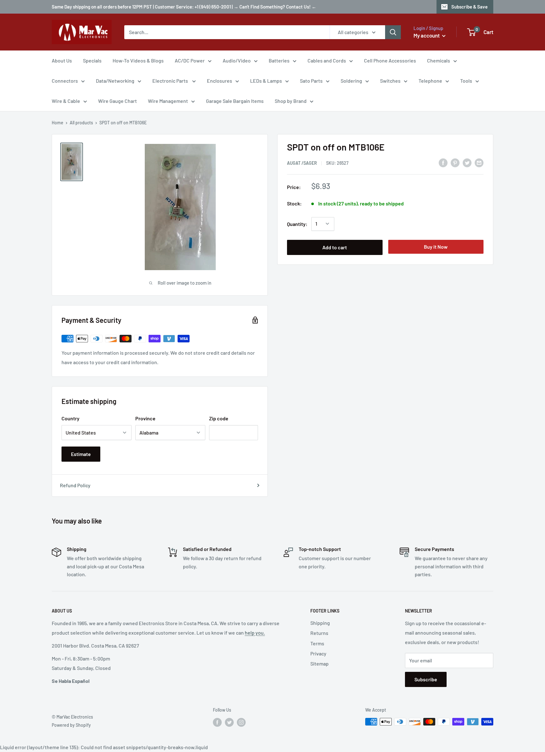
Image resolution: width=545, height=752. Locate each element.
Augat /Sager (302, 162)
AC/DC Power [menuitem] (190, 60)
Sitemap (319, 663)
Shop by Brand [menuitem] (291, 101)
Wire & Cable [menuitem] (66, 101)
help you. (255, 633)
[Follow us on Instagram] (241, 722)
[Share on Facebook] (443, 162)
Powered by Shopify (71, 725)
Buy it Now (436, 246)
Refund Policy (75, 485)
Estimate (81, 454)
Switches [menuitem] (390, 81)
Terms (317, 643)
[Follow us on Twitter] (229, 722)
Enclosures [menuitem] (219, 81)
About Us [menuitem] (62, 60)
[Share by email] (479, 162)
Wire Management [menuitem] (168, 101)
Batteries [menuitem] (279, 60)
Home (57, 122)
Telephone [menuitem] (430, 81)
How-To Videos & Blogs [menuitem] (138, 60)
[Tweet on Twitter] (467, 162)
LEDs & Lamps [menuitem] (266, 81)
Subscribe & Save (469, 6)
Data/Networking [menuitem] (115, 81)
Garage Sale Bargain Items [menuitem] (235, 101)
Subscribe (425, 679)
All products (81, 122)
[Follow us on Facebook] (217, 722)
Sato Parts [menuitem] (311, 81)
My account (427, 35)
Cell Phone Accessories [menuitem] (390, 60)
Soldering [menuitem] (351, 81)
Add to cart (334, 247)
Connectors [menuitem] (65, 81)
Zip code (218, 418)
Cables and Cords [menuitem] (327, 60)
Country (70, 418)
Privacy (318, 653)
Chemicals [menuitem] (438, 60)
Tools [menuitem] (466, 81)
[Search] (393, 32)
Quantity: (297, 224)
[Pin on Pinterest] (455, 162)
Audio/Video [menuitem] (237, 60)
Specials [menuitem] (92, 60)
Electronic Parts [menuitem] (170, 81)
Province (145, 418)
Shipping (320, 623)
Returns (319, 633)
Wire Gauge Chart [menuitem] (117, 101)
